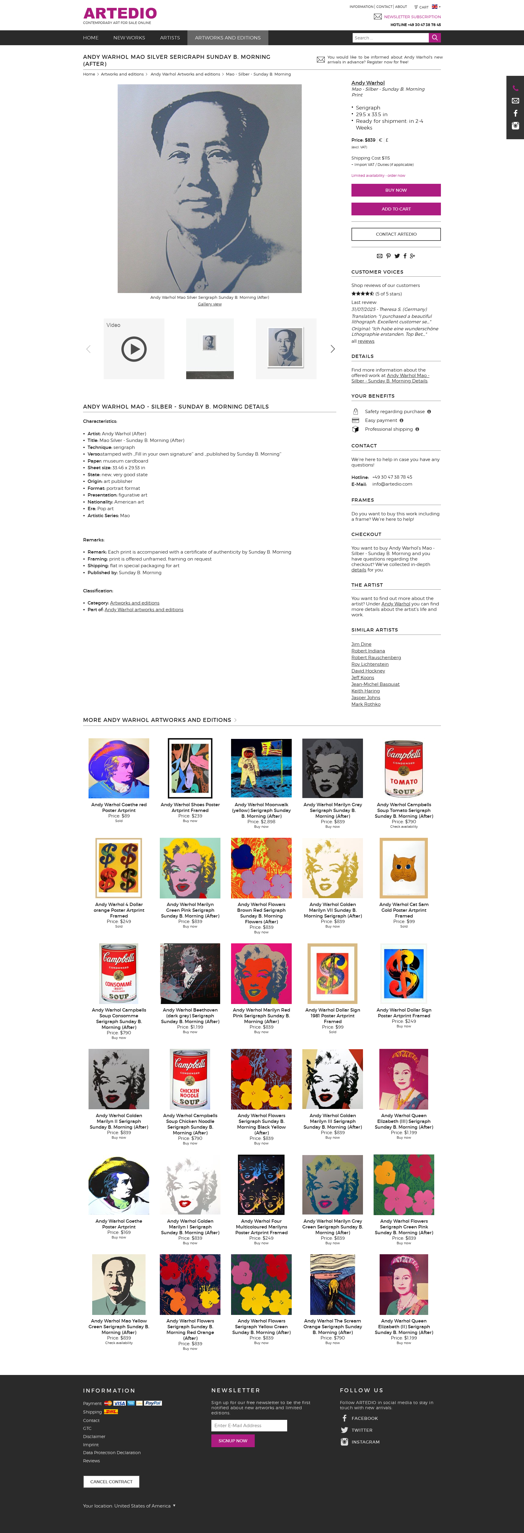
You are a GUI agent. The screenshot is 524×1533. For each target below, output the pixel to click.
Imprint (91, 1444)
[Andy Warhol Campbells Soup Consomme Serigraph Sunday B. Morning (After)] (118, 973)
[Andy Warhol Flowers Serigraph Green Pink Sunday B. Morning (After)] (404, 1184)
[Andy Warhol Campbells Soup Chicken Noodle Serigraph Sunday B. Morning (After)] (190, 1078)
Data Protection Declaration (112, 1452)
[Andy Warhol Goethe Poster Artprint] (119, 1184)
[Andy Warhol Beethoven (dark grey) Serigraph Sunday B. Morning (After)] (190, 973)
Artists (170, 38)
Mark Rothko (366, 704)
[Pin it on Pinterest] (388, 256)
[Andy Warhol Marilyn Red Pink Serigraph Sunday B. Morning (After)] (261, 973)
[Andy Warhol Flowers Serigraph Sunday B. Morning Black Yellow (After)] (261, 1078)
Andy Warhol (368, 83)
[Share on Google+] (412, 256)
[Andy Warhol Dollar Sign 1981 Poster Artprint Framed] (332, 973)
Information (362, 7)
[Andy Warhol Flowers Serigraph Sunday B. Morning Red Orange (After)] (190, 1284)
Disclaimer (94, 1436)
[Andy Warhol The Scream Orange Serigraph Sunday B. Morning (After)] (332, 1284)
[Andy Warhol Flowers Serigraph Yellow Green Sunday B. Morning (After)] (261, 1284)
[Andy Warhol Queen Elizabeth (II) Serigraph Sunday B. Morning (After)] (404, 1284)
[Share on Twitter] (397, 256)
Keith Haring (365, 691)
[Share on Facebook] (404, 256)
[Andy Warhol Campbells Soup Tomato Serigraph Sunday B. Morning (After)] (403, 767)
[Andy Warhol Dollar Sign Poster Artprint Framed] (403, 973)
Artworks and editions (228, 38)
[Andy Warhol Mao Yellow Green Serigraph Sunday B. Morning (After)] (119, 1284)
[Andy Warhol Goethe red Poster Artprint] (119, 767)
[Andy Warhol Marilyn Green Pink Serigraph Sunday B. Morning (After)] (190, 867)
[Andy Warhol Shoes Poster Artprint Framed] (190, 767)
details (358, 570)
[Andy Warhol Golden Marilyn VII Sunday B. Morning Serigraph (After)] (332, 867)
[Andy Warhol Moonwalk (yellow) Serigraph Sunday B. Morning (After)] (261, 767)
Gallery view (210, 304)
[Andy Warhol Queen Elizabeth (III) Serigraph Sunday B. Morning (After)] (403, 1078)
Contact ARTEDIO (396, 234)
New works (129, 38)
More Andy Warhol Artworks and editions (157, 720)
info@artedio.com (392, 484)
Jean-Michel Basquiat (375, 684)
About (401, 7)
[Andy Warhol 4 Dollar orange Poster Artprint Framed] (118, 867)
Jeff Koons (362, 677)
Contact (384, 7)
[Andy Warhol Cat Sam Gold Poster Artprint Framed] (404, 867)
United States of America (143, 1506)
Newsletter (236, 1390)
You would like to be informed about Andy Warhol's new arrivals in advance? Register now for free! (385, 60)
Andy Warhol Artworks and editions (185, 74)
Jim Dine (361, 644)
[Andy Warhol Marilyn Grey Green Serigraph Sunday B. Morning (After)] (332, 1184)
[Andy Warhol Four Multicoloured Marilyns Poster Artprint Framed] (261, 1184)
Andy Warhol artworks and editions (144, 609)
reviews (366, 341)
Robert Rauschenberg (376, 657)
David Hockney (368, 671)
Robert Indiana (368, 651)
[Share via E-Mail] (379, 256)
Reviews (91, 1460)
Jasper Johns (365, 697)
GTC (87, 1428)
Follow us (362, 1390)
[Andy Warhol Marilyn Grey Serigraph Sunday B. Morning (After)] (332, 767)
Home (91, 38)
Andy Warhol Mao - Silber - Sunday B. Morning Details (390, 378)
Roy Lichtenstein (370, 664)
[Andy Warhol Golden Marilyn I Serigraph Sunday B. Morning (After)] (190, 1184)
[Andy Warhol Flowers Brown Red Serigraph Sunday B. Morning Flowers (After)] (261, 867)
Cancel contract (111, 1481)
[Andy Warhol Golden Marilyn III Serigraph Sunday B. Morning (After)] (332, 1078)
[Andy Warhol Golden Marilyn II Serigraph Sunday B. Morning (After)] (119, 1078)
